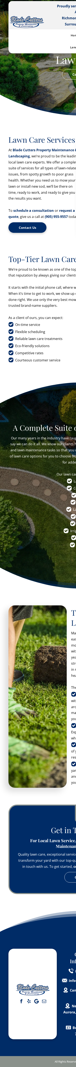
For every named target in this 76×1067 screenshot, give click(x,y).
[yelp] (29, 1001)
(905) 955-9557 (56, 216)
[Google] (36, 1001)
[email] (44, 1001)
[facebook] (21, 1001)
